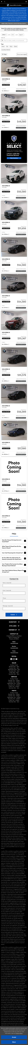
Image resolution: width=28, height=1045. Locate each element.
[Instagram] (14, 659)
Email (7, 590)
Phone (4, 598)
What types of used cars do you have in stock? (11, 547)
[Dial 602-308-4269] (4, 1)
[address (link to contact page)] (1, 1)
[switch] (26, 1)
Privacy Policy (19, 1033)
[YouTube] (16, 659)
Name (7, 582)
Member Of (13, 630)
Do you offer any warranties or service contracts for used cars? (11, 558)
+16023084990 (14, 648)
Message (8, 605)
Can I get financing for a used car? (12, 553)
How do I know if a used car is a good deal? (11, 540)
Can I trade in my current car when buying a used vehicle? (12, 564)
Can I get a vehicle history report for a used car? (13, 571)
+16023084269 (14, 643)
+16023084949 (14, 652)
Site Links (13, 626)
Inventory (13, 622)
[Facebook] (11, 659)
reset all (3, 37)
